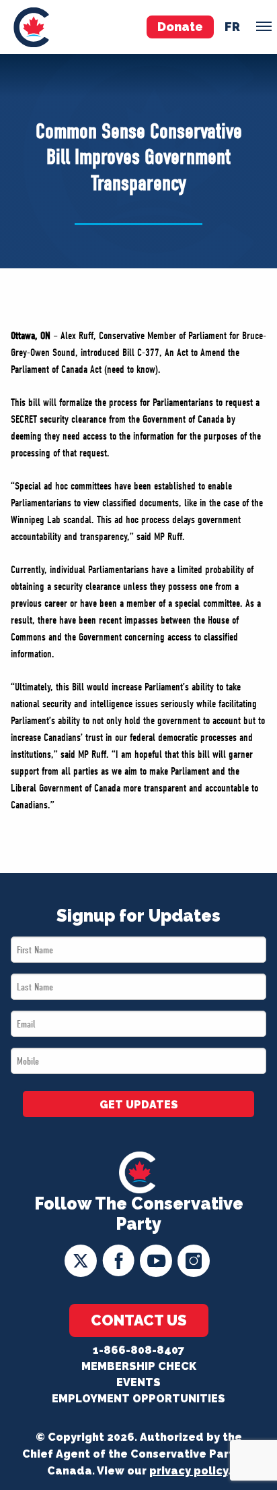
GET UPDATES (139, 1104)
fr (232, 27)
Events (138, 1382)
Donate (180, 27)
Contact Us (139, 1320)
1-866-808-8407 (138, 1350)
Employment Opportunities (138, 1398)
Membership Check (138, 1366)
